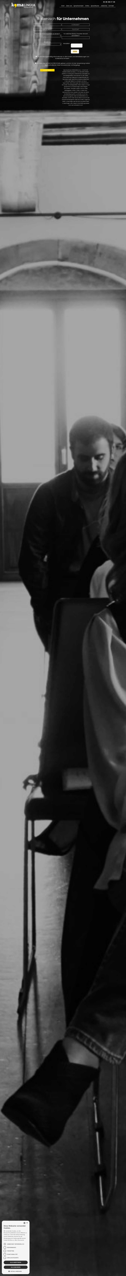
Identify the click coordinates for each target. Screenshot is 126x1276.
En (106, 2)
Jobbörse (104, 6)
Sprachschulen (79, 6)
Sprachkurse (95, 6)
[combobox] (24, 1223)
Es (104, 2)
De (114, 2)
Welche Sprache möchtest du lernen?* (47, 34)
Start (63, 6)
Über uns (69, 6)
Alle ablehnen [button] (15, 1267)
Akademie (47, 42)
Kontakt (111, 6)
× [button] (27, 1223)
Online (87, 6)
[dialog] (16, 1247)
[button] (16, 1271)
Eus (109, 2)
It (112, 2)
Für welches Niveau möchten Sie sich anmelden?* (76, 34)
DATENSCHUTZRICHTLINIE (52, 63)
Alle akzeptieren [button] (15, 1262)
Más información (19, 1240)
